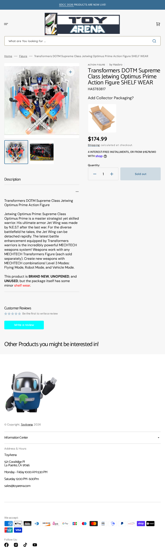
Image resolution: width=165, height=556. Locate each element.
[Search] (155, 41)
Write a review (24, 325)
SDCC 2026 (66, 4)
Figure (23, 56)
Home (8, 56)
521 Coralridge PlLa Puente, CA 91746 (16, 463)
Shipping (94, 145)
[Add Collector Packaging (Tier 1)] (98, 118)
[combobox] (82, 41)
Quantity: (94, 165)
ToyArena (27, 424)
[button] (6, 24)
